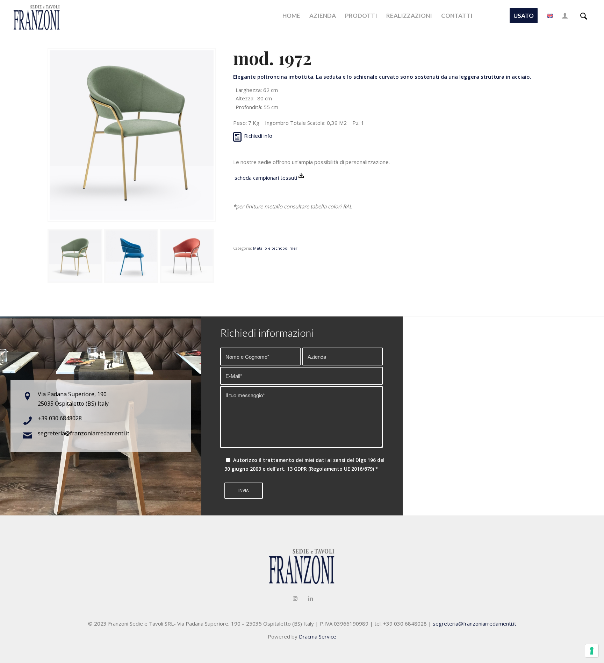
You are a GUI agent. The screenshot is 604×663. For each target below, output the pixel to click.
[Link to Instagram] (295, 598)
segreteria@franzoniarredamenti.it (83, 433)
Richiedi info (258, 135)
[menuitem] (291, 15)
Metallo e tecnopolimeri (276, 248)
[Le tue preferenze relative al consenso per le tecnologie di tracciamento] (591, 650)
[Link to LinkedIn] (310, 598)
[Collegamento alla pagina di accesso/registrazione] (565, 15)
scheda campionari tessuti (265, 177)
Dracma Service (317, 636)
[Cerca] (584, 15)
